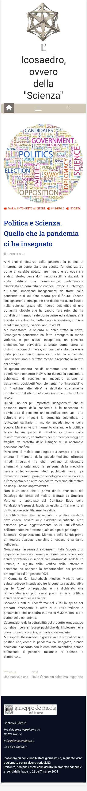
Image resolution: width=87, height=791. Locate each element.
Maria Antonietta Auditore (26, 208)
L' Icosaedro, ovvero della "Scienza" (43, 71)
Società (75, 208)
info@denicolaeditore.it (19, 740)
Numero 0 (57, 208)
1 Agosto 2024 (16, 253)
